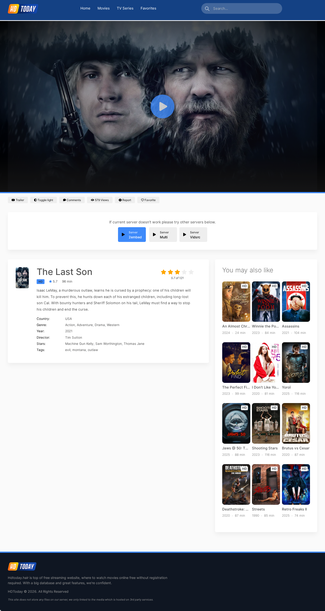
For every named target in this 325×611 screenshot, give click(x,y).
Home (85, 8)
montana (79, 350)
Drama (100, 325)
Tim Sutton (73, 337)
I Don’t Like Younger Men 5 (266, 387)
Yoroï (286, 387)
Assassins (290, 326)
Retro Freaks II (294, 509)
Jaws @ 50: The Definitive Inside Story (236, 448)
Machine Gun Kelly (79, 344)
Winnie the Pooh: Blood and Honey (266, 326)
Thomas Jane (134, 344)
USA (68, 319)
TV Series (125, 8)
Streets (258, 509)
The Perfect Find (236, 387)
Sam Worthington (108, 344)
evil (67, 350)
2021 (68, 331)
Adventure (85, 325)
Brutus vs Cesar (296, 448)
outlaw (93, 350)
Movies (104, 8)
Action (70, 325)
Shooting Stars (265, 448)
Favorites (148, 8)
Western (113, 325)
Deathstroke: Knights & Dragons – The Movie (236, 509)
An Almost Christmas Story (236, 326)
